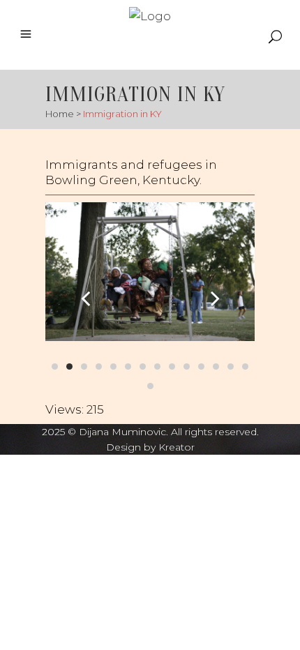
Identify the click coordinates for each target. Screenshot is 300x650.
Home (59, 113)
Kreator (176, 447)
